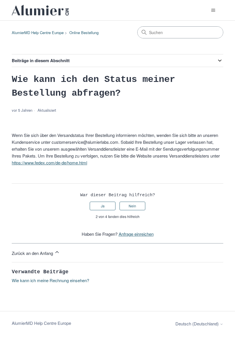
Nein (132, 205)
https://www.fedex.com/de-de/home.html (49, 163)
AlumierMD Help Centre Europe (38, 32)
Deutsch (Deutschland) (197, 323)
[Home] (40, 10)
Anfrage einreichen (136, 234)
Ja (103, 205)
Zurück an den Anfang (33, 253)
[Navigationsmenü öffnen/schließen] (213, 10)
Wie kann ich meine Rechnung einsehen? (50, 280)
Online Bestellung (84, 32)
